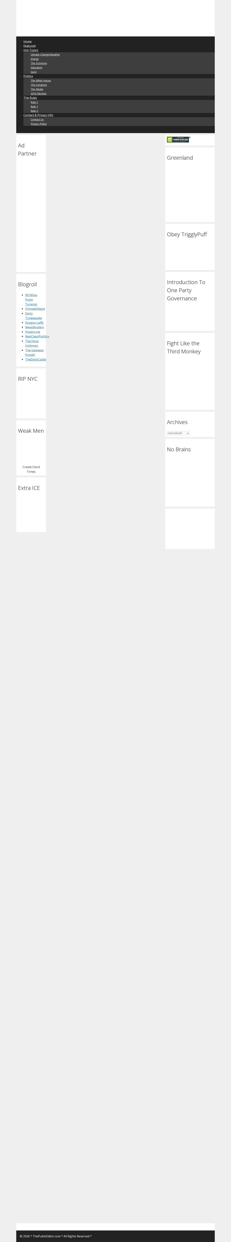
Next (61, 1216)
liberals (132, 636)
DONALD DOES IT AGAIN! (127, 698)
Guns (34, 72)
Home (27, 41)
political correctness (82, 576)
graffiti (90, 879)
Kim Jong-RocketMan (88, 331)
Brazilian (133, 436)
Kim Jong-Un (76, 572)
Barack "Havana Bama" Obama (72, 744)
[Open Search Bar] (25, 128)
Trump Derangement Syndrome (136, 754)
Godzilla (67, 331)
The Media (37, 89)
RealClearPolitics (37, 336)
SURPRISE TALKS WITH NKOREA (132, 703)
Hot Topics (30, 50)
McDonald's (59, 576)
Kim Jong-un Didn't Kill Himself (72, 426)
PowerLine (32, 332)
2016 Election (38, 93)
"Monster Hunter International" (99, 327)
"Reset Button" (79, 875)
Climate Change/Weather (45, 54)
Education (36, 67)
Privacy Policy (39, 124)
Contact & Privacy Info (38, 115)
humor (152, 541)
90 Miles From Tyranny (31, 299)
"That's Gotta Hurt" (123, 857)
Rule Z (34, 111)
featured (87, 563)
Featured (29, 46)
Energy (35, 59)
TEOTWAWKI (64, 327)
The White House (41, 80)
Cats (117, 541)
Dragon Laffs (34, 323)
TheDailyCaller (35, 359)
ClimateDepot (35, 309)
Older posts (63, 1211)
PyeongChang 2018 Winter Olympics (134, 982)
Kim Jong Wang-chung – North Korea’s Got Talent (132, 1010)
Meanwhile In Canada (134, 853)
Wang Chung (147, 1198)
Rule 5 (34, 102)
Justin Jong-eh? (128, 787)
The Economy (39, 63)
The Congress (39, 85)
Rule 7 (34, 106)
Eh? (116, 853)
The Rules (30, 98)
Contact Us (37, 119)
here (67, 414)
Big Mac (74, 563)
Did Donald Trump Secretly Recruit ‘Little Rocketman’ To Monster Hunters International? (101, 184)
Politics (28, 76)
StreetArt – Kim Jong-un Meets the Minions (74, 795)
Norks (60, 421)
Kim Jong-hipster (130, 565)
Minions (69, 888)
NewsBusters (34, 327)
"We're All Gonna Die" (83, 739)
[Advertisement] (64, 8)
